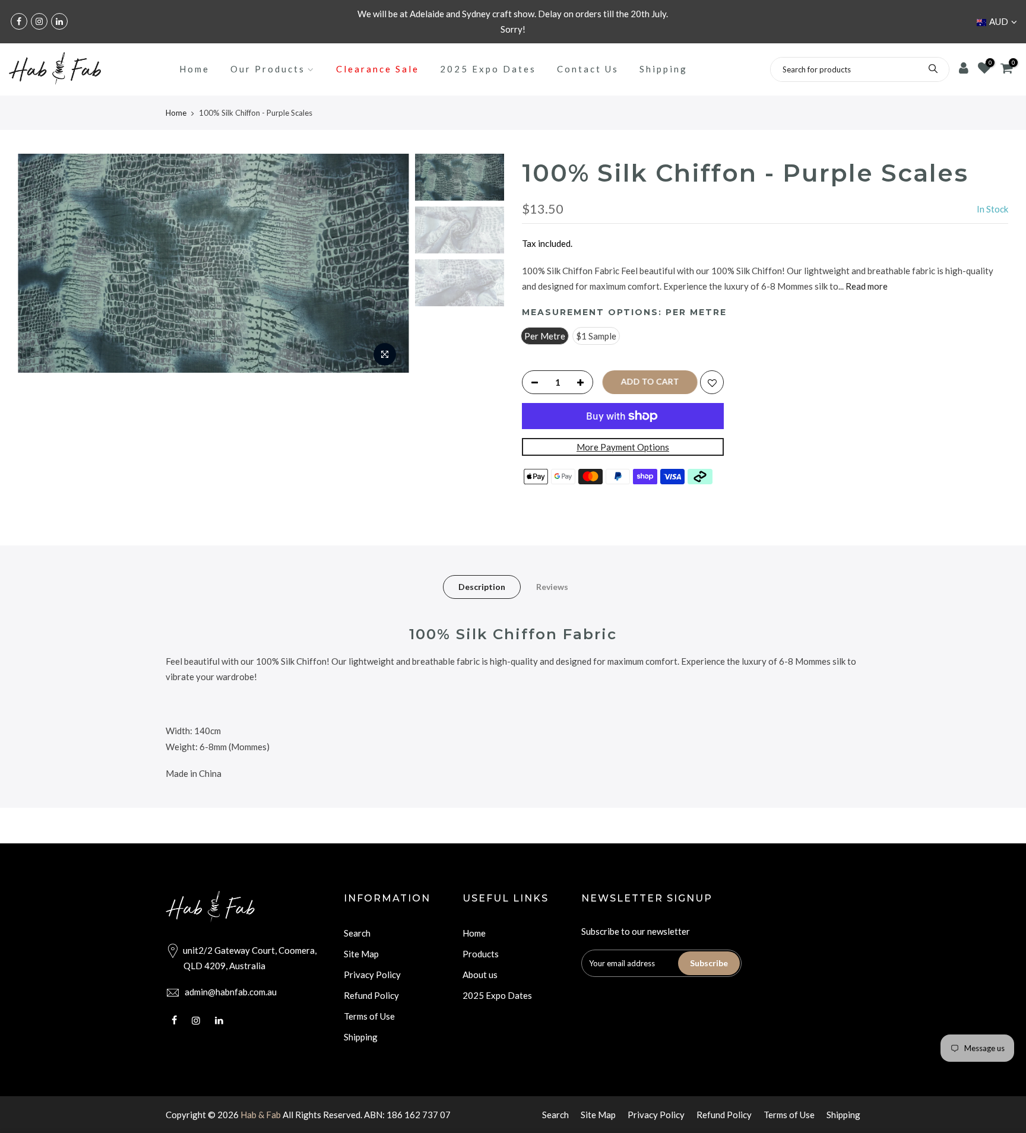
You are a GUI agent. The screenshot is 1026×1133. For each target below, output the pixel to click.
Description (481, 587)
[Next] (388, 263)
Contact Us (588, 69)
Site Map (361, 953)
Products (481, 953)
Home (194, 69)
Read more (866, 286)
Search (357, 933)
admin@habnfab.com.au (231, 991)
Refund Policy (371, 995)
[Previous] (38, 263)
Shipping (663, 69)
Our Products (267, 69)
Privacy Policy (372, 974)
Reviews (552, 587)
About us (480, 974)
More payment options (623, 447)
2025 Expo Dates (488, 69)
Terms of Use (369, 1016)
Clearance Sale (377, 69)
